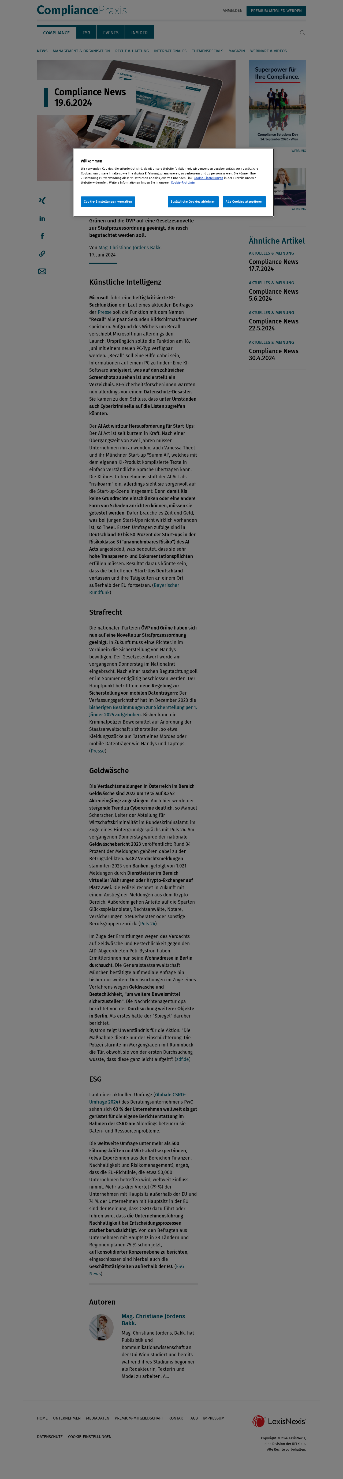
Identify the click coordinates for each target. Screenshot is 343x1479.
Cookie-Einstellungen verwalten (108, 201)
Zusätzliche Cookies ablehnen (193, 201)
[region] (173, 182)
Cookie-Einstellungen (208, 178)
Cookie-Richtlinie (183, 182)
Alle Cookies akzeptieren (244, 201)
